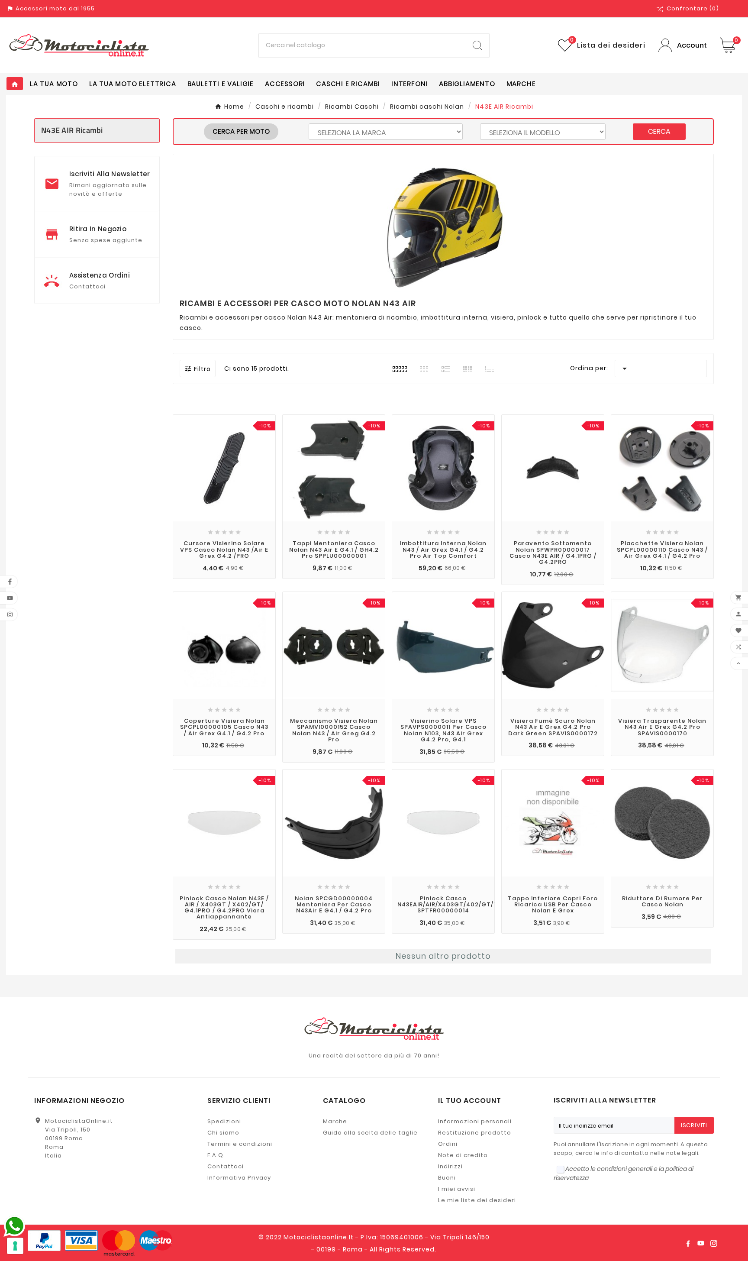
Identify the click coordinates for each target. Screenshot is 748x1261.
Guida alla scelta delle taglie (370, 1132)
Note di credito (463, 1155)
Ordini (448, 1144)
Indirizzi (450, 1166)
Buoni (447, 1178)
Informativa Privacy (239, 1178)
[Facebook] (687, 1243)
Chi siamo (223, 1132)
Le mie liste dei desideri (477, 1200)
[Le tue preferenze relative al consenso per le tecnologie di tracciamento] (15, 1246)
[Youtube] (700, 1243)
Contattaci (225, 1166)
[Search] (477, 45)
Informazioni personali (475, 1121)
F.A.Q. (216, 1155)
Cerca (659, 131)
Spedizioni (224, 1121)
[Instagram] (713, 1243)
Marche (335, 1121)
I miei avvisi (456, 1189)
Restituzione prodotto (474, 1132)
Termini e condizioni (239, 1144)
